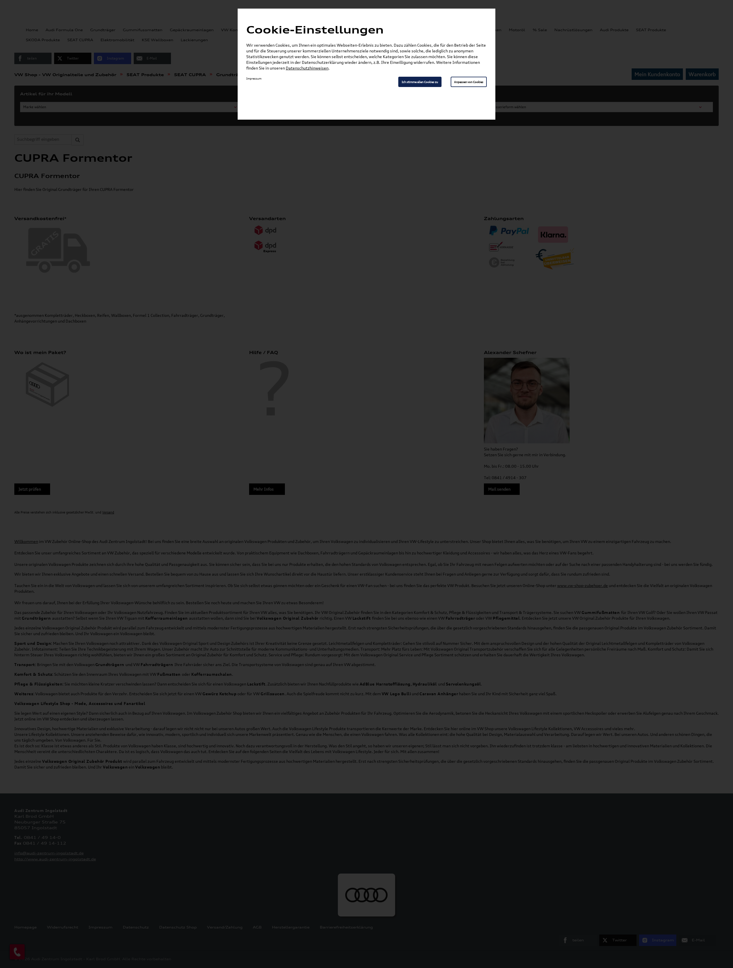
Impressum (253, 78)
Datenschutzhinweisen (307, 68)
